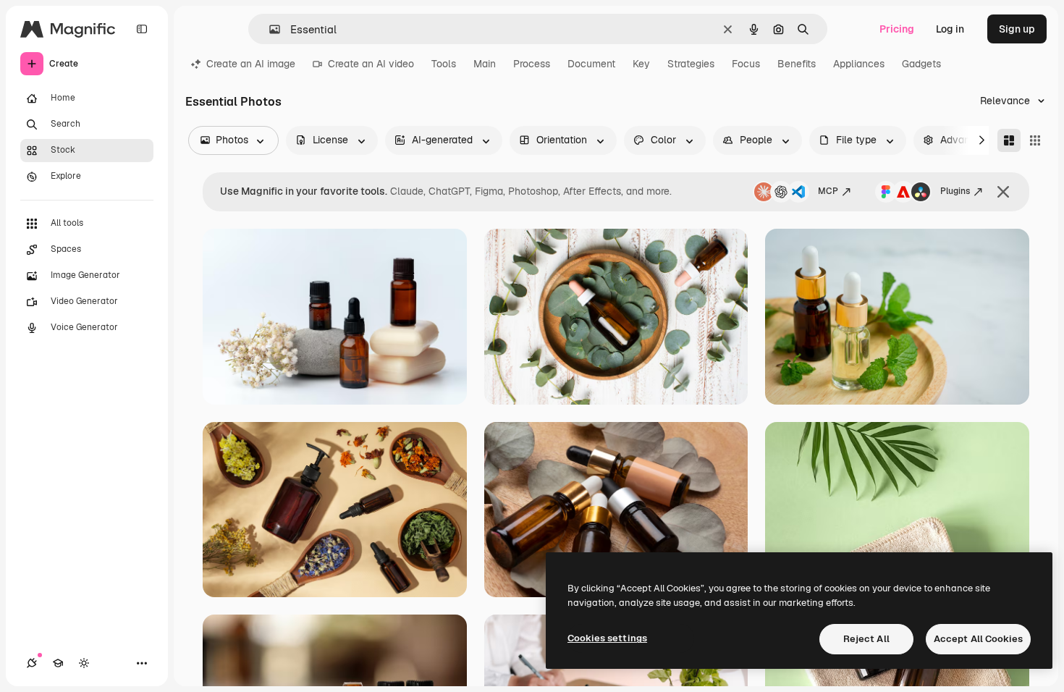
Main (484, 63)
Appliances (858, 63)
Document (591, 63)
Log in (950, 28)
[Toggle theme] (84, 663)
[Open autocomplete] (269, 29)
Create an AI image (250, 63)
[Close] (1003, 192)
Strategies (690, 63)
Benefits (796, 63)
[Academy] (57, 663)
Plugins (955, 191)
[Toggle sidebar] (141, 29)
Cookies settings (607, 638)
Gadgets (921, 63)
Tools (443, 63)
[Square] (1035, 140)
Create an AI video (371, 63)
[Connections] (31, 663)
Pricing (896, 28)
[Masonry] (1009, 140)
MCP (828, 191)
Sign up (1017, 28)
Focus (746, 63)
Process (531, 63)
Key (641, 63)
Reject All (866, 639)
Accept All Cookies (978, 639)
